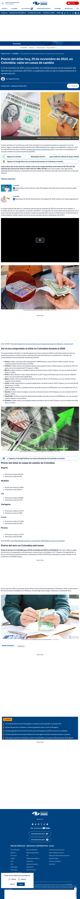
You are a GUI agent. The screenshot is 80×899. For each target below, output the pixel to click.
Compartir (73, 86)
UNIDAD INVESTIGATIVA (44, 8)
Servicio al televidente (31, 849)
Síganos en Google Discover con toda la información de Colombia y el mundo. (35, 161)
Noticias (14, 879)
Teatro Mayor (14, 870)
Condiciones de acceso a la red (56, 849)
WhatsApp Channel (38, 157)
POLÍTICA (4, 8)
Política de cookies (53, 858)
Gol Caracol (14, 855)
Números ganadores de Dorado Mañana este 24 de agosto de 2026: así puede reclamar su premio (37, 734)
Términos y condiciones (55, 861)
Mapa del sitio (29, 867)
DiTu (12, 864)
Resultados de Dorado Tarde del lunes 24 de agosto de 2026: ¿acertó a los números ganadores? (47, 199)
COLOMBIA (14, 8)
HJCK (12, 861)
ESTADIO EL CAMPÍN (49, 13)
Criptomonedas (40, 47)
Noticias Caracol (5, 53)
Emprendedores (51, 47)
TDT (27, 855)
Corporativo (52, 864)
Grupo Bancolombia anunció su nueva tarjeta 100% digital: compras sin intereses (37, 541)
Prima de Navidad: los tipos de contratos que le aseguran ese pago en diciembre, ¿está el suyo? (41, 344)
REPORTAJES (69, 8)
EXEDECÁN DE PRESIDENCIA (17, 13)
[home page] (40, 3)
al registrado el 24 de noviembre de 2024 (40, 149)
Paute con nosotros (31, 870)
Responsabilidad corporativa (56, 852)
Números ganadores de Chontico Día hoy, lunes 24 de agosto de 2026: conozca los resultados (36, 731)
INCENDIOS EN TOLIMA (34, 13)
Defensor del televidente (32, 852)
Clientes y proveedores (32, 864)
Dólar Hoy (21, 646)
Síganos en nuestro (14, 157)
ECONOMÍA (57, 8)
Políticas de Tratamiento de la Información (54, 884)
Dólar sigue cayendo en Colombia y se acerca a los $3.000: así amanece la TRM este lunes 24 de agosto (39, 738)
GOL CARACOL (25, 8)
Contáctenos (29, 861)
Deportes (23, 879)
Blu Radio (13, 852)
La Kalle (12, 858)
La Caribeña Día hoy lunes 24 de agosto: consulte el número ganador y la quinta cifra (33, 724)
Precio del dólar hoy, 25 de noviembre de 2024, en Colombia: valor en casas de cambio (42, 53)
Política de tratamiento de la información (59, 855)
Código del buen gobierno (33, 858)
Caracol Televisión (15, 849)
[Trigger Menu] (2, 3)
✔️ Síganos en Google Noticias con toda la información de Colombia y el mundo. (36, 458)
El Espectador (14, 867)
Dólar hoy (31, 47)
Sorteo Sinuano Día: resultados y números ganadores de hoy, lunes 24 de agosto (31, 727)
